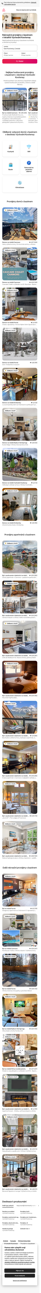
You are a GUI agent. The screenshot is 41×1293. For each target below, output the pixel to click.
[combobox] (20, 49)
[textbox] (11, 55)
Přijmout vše (20, 1271)
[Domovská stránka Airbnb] (3, 10)
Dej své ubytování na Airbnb (26, 10)
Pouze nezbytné (20, 1275)
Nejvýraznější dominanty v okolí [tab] (26, 1205)
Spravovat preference (20, 1280)
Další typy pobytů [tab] (8, 1205)
